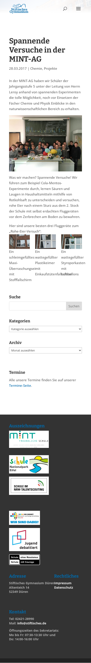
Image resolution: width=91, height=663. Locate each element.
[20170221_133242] (71, 241)
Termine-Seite (20, 385)
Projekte (50, 68)
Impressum (63, 583)
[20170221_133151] (19, 241)
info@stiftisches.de (31, 623)
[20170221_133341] (45, 241)
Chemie (36, 68)
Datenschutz (63, 587)
